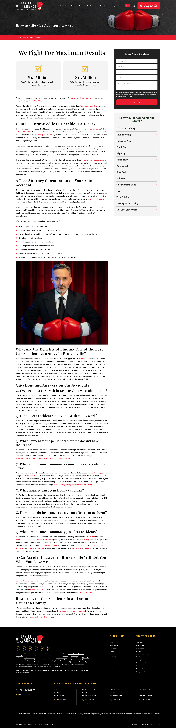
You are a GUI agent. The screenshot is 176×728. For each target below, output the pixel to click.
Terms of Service (155, 724)
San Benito (49, 135)
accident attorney (29, 658)
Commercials (113, 660)
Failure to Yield (124, 141)
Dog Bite (138, 657)
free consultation (93, 129)
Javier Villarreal (114, 645)
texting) (86, 539)
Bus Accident (140, 648)
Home (18, 37)
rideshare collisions (36, 548)
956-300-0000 (146, 699)
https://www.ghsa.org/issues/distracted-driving (73, 484)
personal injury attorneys (76, 653)
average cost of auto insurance (72, 611)
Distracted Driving (125, 128)
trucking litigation (97, 199)
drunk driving (95, 473)
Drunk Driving (123, 134)
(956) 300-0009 (24, 672)
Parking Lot (122, 166)
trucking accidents (61, 658)
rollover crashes (50, 545)
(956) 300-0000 (35, 101)
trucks (86, 548)
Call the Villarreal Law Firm (27, 581)
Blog (113, 6)
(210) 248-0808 (89, 699)
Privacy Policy (129, 96)
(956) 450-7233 (77, 670)
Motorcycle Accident (142, 660)
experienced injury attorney (81, 98)
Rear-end (91, 536)
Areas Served (104, 6)
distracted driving (32, 476)
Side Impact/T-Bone (126, 184)
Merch (111, 654)
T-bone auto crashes (43, 539)
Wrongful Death (140, 672)
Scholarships (113, 657)
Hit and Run (122, 159)
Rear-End (121, 172)
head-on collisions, (23, 539)
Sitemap (134, 724)
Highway (120, 153)
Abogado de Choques (53, 666)
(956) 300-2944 (61, 699)
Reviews (73, 6)
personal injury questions (91, 160)
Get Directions (57, 704)
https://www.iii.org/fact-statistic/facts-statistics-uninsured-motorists (44, 458)
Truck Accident (140, 669)
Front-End (121, 147)
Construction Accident (142, 654)
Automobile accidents (89, 106)
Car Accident (139, 651)
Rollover (120, 178)
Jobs (111, 663)
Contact (120, 6)
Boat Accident (140, 645)
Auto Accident (140, 642)
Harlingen (40, 135)
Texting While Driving (127, 203)
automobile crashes (39, 617)
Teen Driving (122, 197)
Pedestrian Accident (142, 663)
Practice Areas (91, 6)
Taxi (118, 191)
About (81, 6)
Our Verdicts (64, 6)
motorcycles (52, 660)
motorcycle (76, 548)
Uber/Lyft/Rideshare (126, 209)
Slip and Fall (139, 666)
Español (112, 669)
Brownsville (84, 358)
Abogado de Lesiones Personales (33, 666)
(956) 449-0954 (117, 699)
